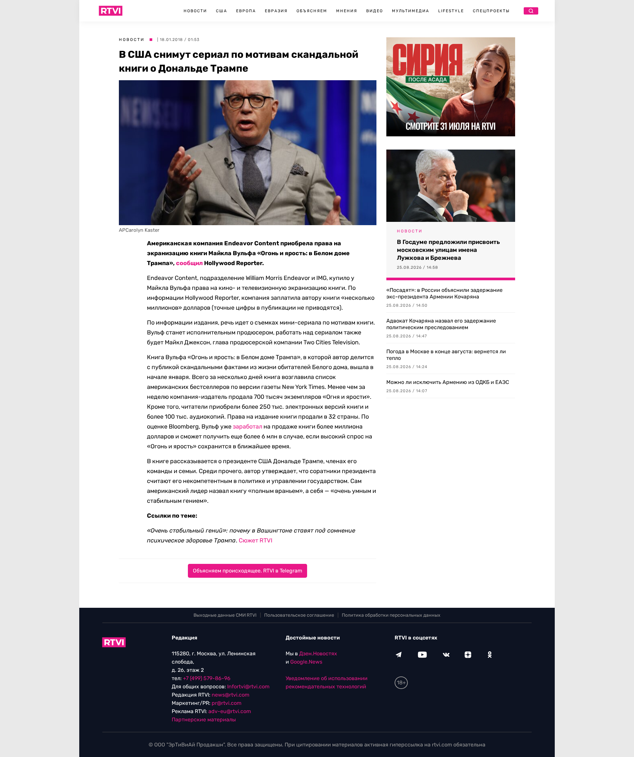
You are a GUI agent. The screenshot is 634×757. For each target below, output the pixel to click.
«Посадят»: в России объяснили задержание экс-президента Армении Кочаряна (444, 293)
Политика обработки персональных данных (391, 615)
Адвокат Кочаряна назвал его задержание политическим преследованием (441, 324)
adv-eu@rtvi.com (229, 711)
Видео (374, 11)
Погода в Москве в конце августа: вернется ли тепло (446, 354)
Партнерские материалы (204, 719)
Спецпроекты (491, 11)
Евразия (276, 11)
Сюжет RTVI (255, 540)
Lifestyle (451, 11)
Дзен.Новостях (318, 653)
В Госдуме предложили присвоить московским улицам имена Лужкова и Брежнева (448, 249)
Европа (246, 11)
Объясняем (312, 11)
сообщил (189, 263)
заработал (247, 426)
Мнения (346, 11)
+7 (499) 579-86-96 (206, 678)
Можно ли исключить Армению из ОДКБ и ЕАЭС (447, 382)
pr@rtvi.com (226, 703)
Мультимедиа (410, 11)
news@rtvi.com (230, 695)
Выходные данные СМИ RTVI (225, 615)
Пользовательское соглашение (299, 615)
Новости (195, 11)
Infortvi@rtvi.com (248, 686)
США (221, 11)
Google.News (306, 662)
